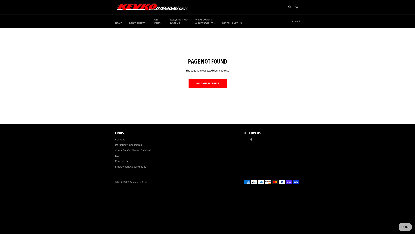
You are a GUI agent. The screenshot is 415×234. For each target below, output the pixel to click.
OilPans (157, 21)
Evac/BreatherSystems (178, 21)
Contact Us (121, 161)
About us (120, 140)
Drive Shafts (137, 23)
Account (296, 21)
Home (118, 23)
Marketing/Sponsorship (128, 145)
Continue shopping (207, 83)
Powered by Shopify (139, 182)
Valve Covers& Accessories (204, 21)
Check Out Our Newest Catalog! (133, 150)
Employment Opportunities (130, 167)
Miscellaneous (232, 23)
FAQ (117, 156)
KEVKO (126, 182)
